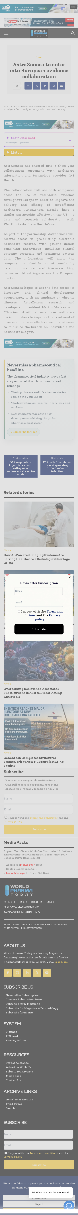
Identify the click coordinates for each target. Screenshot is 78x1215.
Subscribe (39, 629)
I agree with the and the (41, 615)
